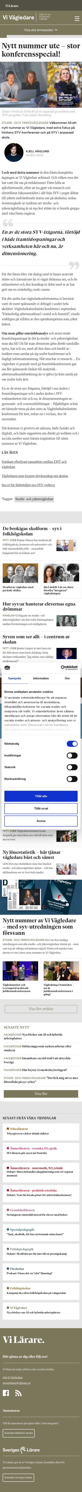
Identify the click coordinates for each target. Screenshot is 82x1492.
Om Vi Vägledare (13, 1377)
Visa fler (41, 1094)
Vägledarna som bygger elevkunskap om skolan (35, 476)
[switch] (72, 755)
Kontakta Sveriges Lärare (18, 1477)
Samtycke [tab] (14, 678)
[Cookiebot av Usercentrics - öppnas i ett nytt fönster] (61, 667)
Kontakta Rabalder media (19, 1433)
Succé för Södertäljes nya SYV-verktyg (28, 485)
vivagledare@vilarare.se (17, 1383)
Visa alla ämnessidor (39, 30)
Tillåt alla (41, 796)
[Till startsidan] (12, 4)
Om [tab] (67, 678)
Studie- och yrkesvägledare (34, 499)
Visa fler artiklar (41, 1009)
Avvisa (41, 821)
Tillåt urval (41, 808)
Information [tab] (41, 678)
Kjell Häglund (37, 151)
